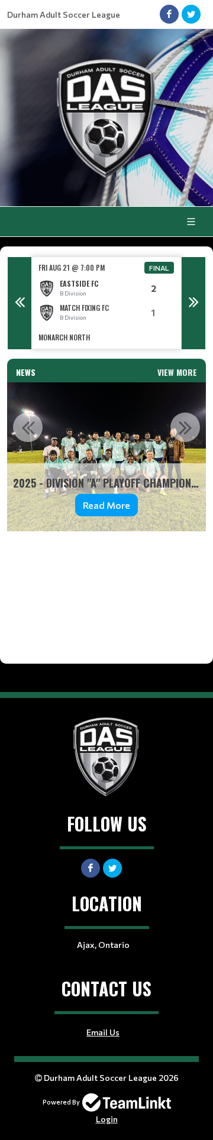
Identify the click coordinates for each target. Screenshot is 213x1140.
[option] (106, 303)
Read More (106, 505)
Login (107, 1119)
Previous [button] (19, 303)
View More (177, 372)
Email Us (103, 1032)
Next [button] (193, 303)
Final (159, 268)
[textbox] (106, 588)
